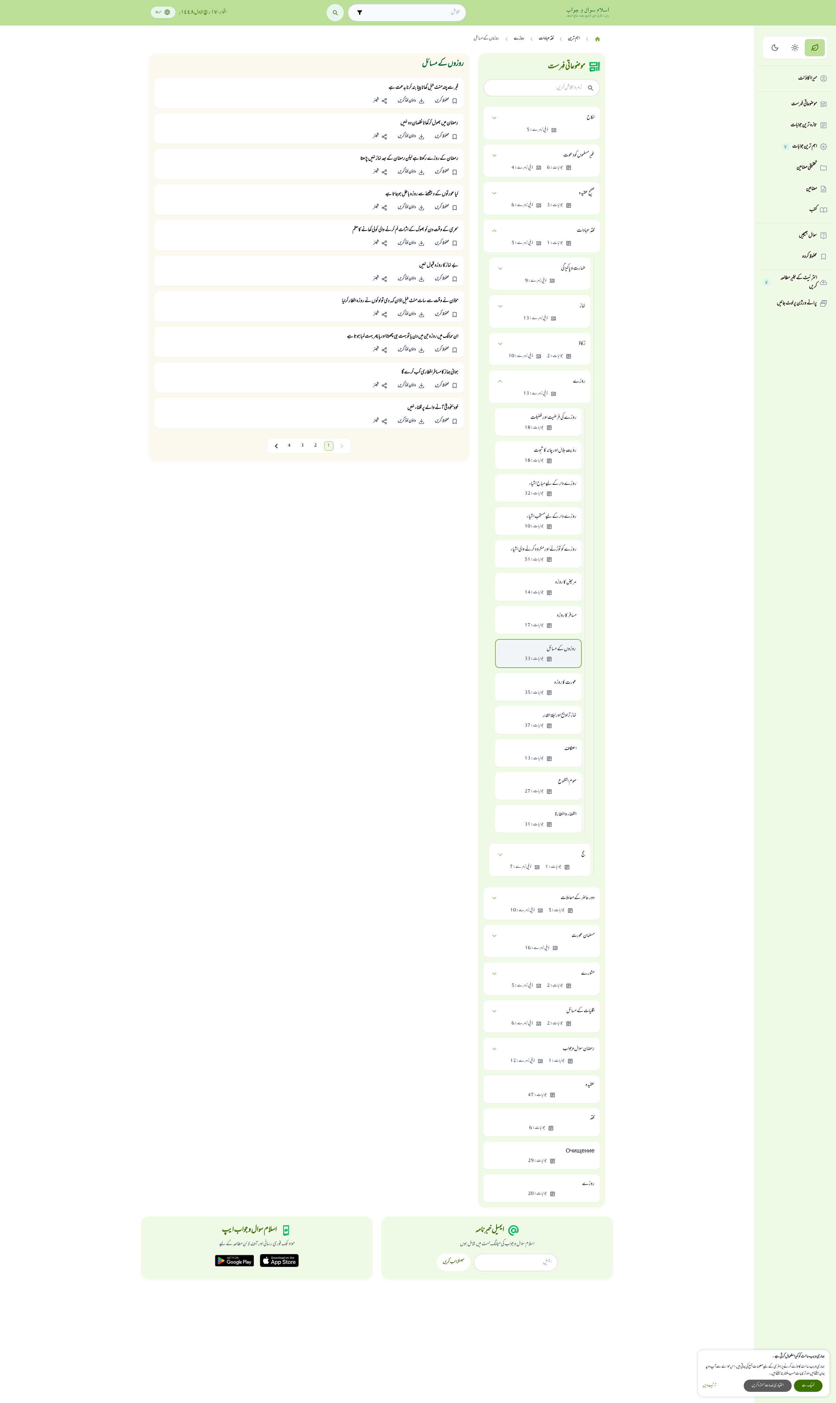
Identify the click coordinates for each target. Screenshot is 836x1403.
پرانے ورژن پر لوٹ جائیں (797, 303)
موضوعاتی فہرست (804, 104)
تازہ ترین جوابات (804, 125)
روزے (579, 381)
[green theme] (815, 48)
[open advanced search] (359, 12)
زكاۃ (582, 344)
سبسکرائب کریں (453, 1262)
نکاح (591, 117)
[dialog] (763, 1373)
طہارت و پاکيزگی (573, 268)
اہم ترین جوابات (800, 147)
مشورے (588, 973)
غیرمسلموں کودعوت (579, 155)
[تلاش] (335, 12)
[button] (446, 101)
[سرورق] (597, 39)
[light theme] (795, 48)
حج (583, 854)
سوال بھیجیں (808, 236)
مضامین (811, 189)
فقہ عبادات (586, 230)
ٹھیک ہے (808, 1386)
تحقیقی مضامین (807, 168)
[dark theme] (775, 48)
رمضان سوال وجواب (579, 1049)
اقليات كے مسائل (580, 1011)
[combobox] (412, 12)
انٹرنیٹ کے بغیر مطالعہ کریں (791, 282)
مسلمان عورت (583, 936)
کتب (813, 210)
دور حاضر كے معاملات (578, 898)
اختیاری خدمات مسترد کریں (768, 1386)
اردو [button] (158, 12)
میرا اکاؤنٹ (807, 78)
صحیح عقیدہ (587, 193)
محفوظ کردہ (809, 257)
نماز (582, 306)
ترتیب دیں (709, 1385)
